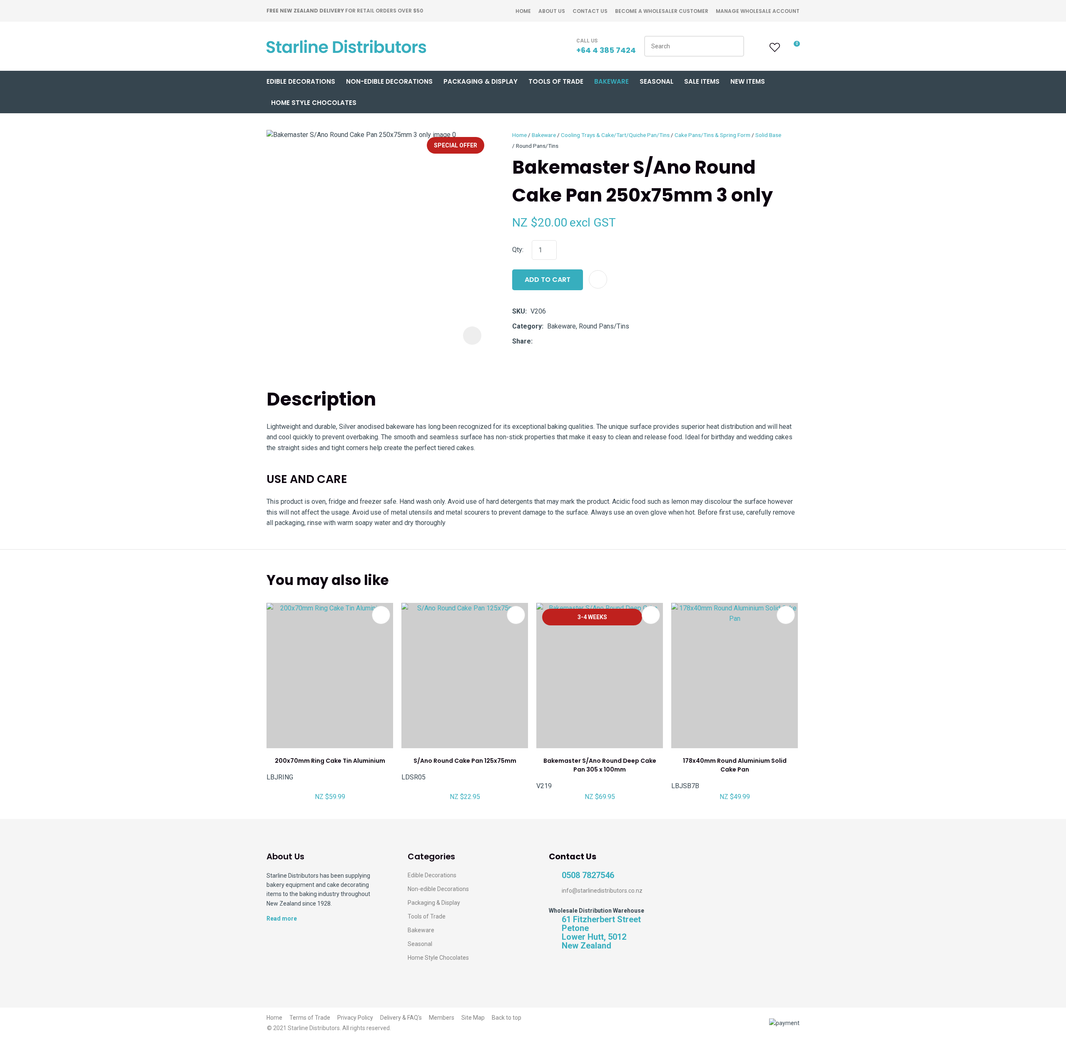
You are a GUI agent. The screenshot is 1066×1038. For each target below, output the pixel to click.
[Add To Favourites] (598, 279)
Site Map (473, 1017)
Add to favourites (381, 615)
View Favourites (774, 47)
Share (521, 341)
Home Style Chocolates (313, 102)
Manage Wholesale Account (758, 11)
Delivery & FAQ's (401, 1017)
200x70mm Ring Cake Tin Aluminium (330, 761)
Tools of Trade (555, 81)
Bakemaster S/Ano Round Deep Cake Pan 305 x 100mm (599, 765)
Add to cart (547, 279)
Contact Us (590, 11)
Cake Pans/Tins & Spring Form (712, 135)
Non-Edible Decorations (389, 81)
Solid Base (768, 135)
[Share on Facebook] (537, 341)
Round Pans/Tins (537, 145)
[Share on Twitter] (549, 341)
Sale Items (702, 81)
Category (527, 326)
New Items (747, 81)
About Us (551, 11)
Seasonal (656, 81)
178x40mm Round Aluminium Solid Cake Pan (735, 765)
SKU (518, 311)
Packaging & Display (480, 81)
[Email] (562, 341)
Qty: (517, 250)
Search (734, 46)
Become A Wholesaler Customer (661, 11)
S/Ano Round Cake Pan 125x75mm (464, 761)
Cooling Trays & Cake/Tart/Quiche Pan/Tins (615, 135)
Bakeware (611, 81)
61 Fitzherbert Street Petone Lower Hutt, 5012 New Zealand (601, 932)
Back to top (506, 1017)
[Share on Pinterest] (574, 341)
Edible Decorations (300, 81)
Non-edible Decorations (438, 889)
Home (523, 11)
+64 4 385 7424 (606, 50)
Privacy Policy (355, 1017)
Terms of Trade (309, 1017)
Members (441, 1017)
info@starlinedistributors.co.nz (602, 890)
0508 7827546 (588, 875)
